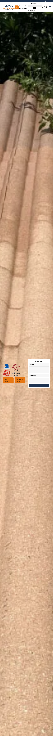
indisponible (23, 6)
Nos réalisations (8, 380)
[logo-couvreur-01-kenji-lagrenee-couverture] (9, 7)
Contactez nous (20, 380)
